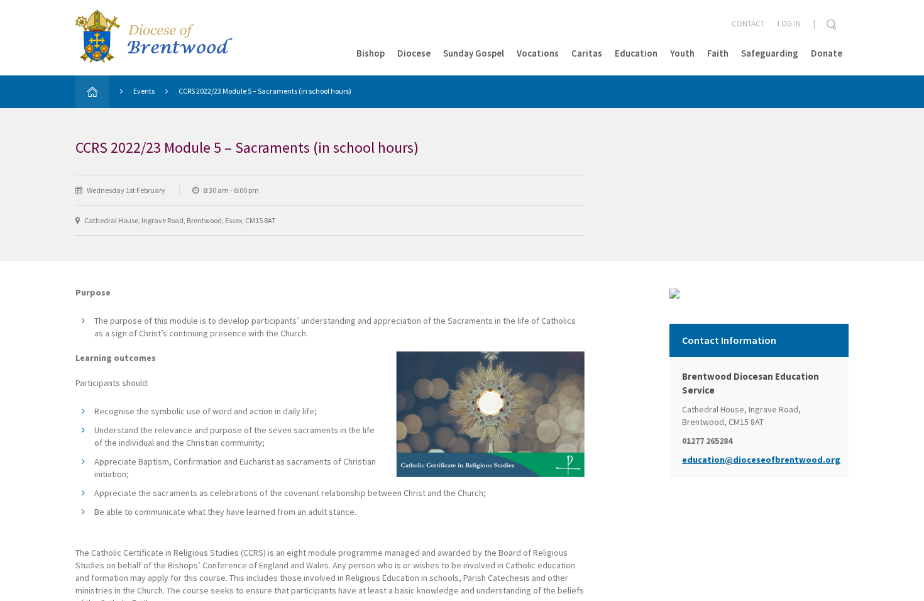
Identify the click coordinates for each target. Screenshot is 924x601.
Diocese (414, 53)
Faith (718, 53)
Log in (789, 23)
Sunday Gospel (473, 53)
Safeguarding (769, 53)
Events (144, 91)
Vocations (538, 53)
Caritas (586, 53)
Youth (682, 53)
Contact (748, 23)
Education (636, 53)
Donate (826, 53)
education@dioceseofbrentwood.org (759, 459)
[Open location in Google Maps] (674, 292)
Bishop (370, 53)
